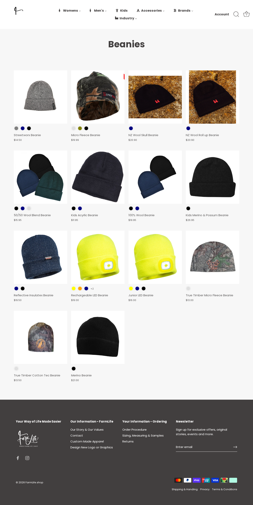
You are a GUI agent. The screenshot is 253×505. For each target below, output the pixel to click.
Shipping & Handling (185, 489)
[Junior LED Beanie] (155, 257)
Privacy (205, 489)
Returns (128, 441)
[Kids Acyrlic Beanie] (98, 177)
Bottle (29, 208)
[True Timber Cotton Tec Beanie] (40, 337)
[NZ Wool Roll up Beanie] (212, 97)
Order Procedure (134, 429)
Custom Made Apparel (87, 441)
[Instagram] (27, 458)
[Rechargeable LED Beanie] (98, 257)
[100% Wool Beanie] (155, 177)
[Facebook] (18, 458)
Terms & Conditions (224, 489)
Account (222, 14)
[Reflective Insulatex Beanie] (40, 257)
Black (29, 128)
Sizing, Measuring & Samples (143, 435)
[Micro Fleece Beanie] (98, 97)
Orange (80, 288)
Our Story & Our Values (87, 429)
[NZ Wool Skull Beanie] (155, 97)
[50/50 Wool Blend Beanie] (40, 177)
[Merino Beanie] (98, 337)
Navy (22, 128)
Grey (16, 128)
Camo (73, 128)
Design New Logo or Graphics (91, 447)
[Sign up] (235, 447)
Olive (80, 128)
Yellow (73, 288)
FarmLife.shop (34, 482)
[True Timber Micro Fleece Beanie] (212, 257)
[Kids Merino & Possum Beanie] (212, 177)
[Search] (236, 14)
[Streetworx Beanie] (40, 97)
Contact (76, 435)
